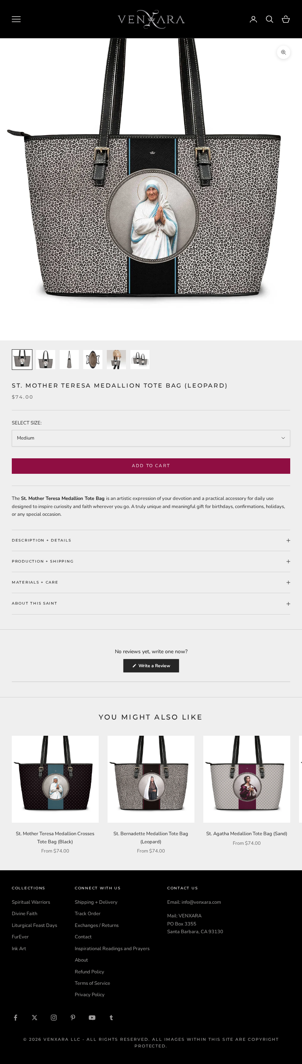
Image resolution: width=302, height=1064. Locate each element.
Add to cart (151, 466)
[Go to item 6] (140, 359)
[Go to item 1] (22, 359)
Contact (83, 937)
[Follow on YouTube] (92, 1017)
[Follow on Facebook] (15, 1017)
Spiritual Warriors (31, 902)
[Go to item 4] (92, 359)
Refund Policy (89, 972)
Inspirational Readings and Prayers (112, 948)
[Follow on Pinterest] (73, 1017)
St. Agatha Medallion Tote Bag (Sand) (246, 833)
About (81, 960)
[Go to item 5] (116, 359)
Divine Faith (24, 913)
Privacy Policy (90, 994)
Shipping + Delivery (96, 902)
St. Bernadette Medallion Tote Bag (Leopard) (150, 837)
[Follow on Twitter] (34, 1017)
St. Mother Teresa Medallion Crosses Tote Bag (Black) (55, 837)
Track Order (88, 913)
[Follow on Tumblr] (111, 1017)
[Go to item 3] (69, 359)
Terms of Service (92, 983)
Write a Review (158, 667)
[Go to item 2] (45, 359)
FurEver (20, 937)
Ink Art (19, 948)
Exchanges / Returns (97, 925)
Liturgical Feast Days (34, 925)
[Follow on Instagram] (53, 1017)
